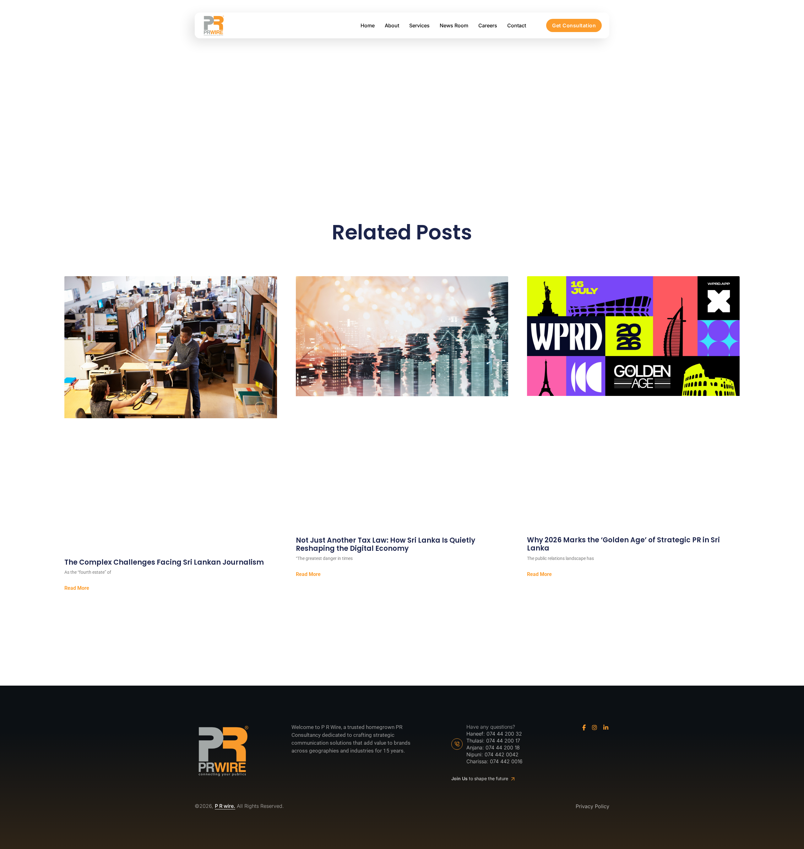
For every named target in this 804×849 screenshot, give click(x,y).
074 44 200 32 (504, 734)
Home (368, 25)
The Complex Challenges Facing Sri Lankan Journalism (164, 562)
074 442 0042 (502, 754)
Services (419, 25)
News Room (454, 25)
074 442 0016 (506, 761)
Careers (487, 25)
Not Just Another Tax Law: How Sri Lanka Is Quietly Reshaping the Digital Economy (385, 544)
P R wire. (225, 806)
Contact (516, 25)
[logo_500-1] (213, 25)
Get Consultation (574, 25)
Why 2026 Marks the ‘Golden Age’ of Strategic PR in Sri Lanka (623, 544)
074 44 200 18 (503, 747)
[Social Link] (584, 727)
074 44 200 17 (503, 740)
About (392, 25)
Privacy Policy (592, 806)
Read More (76, 588)
